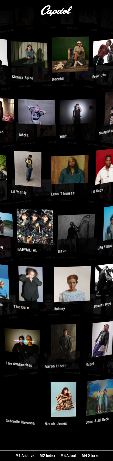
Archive (27, 456)
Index (50, 456)
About (71, 456)
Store (92, 456)
